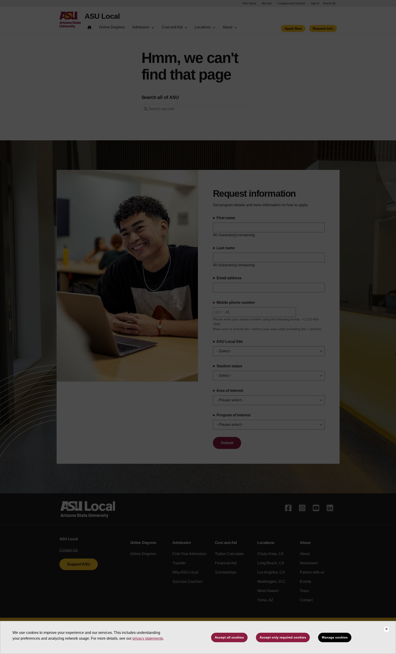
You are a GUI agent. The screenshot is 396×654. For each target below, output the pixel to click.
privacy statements (147, 638)
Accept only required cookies (283, 637)
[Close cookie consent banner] (386, 629)
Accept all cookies (229, 637)
